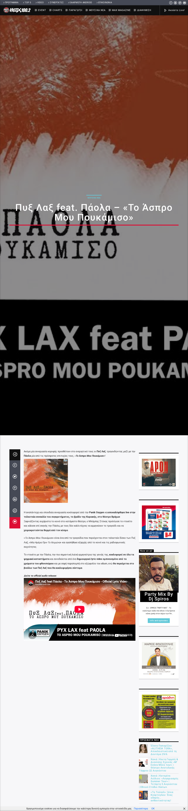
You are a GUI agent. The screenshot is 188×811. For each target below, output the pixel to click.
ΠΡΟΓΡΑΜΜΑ (11, 2)
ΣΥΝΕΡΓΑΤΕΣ (57, 2)
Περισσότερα (141, 808)
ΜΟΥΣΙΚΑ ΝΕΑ (97, 10)
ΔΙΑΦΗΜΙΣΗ (144, 10)
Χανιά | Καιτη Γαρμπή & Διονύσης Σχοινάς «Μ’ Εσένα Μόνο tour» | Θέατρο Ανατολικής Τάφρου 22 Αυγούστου (158, 797)
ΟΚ (153, 808)
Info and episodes (159, 653)
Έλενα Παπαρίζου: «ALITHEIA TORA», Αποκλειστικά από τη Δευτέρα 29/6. (164, 782)
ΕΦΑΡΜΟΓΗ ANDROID (81, 2)
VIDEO (40, 2)
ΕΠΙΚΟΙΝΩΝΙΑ (105, 2)
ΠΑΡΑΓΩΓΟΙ (75, 10)
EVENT (42, 10)
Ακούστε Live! (176, 10)
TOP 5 (28, 2)
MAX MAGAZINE (121, 10)
